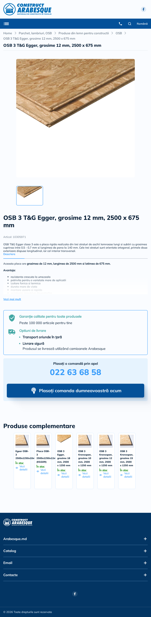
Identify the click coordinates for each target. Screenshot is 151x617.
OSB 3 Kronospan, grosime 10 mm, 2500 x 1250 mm (84, 458)
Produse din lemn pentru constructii (84, 33)
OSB (119, 33)
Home (7, 33)
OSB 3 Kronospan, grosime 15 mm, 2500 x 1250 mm (126, 458)
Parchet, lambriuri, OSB (35, 33)
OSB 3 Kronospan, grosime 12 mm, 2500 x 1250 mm (105, 458)
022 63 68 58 (75, 372)
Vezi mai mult (12, 299)
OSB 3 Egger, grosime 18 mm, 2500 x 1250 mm (63, 458)
